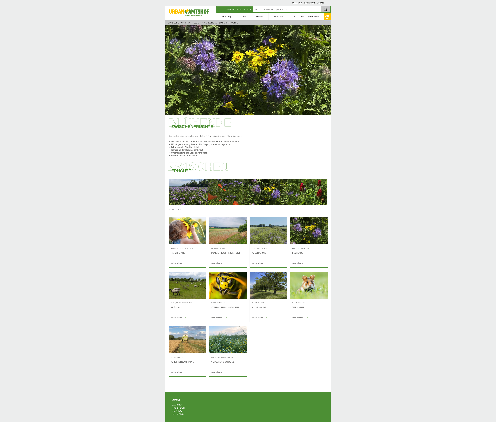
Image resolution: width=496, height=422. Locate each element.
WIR (244, 16)
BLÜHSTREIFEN (258, 303)
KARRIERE (278, 16)
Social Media (178, 414)
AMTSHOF (177, 405)
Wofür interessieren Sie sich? (238, 9)
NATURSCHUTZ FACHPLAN (182, 248)
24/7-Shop (226, 16)
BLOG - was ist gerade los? (306, 16)
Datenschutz (309, 3)
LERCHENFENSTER (259, 248)
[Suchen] (325, 9)
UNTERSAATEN (177, 357)
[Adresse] (327, 16)
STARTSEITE (173, 22)
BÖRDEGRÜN (179, 408)
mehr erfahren (178, 263)
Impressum (297, 3)
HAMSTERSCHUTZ (299, 303)
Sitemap (320, 3)
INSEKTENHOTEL (218, 303)
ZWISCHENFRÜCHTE (300, 248)
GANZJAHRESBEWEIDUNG (181, 303)
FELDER (259, 16)
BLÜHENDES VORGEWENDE (223, 357)
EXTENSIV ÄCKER (218, 248)
